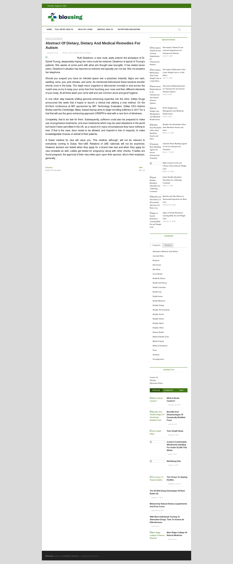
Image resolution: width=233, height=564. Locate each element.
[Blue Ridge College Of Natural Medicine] (157, 532)
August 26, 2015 (52, 53)
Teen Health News (175, 431)
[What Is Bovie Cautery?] (157, 398)
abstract (65, 53)
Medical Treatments (54, 38)
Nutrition (156, 355)
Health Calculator (159, 287)
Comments (168, 390)
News (155, 350)
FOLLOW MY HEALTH (64, 29)
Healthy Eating (158, 305)
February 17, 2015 (157, 497)
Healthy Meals (158, 323)
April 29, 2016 (172, 539)
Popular (156, 390)
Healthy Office (158, 328)
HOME (49, 29)
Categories (156, 245)
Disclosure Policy (156, 383)
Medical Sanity (158, 341)
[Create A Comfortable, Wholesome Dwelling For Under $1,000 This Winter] (157, 442)
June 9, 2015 (155, 526)
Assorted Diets (158, 256)
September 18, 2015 (174, 484)
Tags (181, 390)
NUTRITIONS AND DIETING (129, 29)
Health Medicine (159, 301)
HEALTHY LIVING (85, 29)
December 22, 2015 (174, 405)
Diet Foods (157, 265)
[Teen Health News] (157, 431)
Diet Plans (156, 269)
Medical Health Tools (161, 337)
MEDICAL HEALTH (105, 29)
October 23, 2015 (173, 435)
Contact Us (154, 377)
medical (81, 53)
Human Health (158, 332)
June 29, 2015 (172, 424)
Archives (168, 245)
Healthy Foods (158, 314)
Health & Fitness (159, 278)
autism (70, 53)
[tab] (156, 245)
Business (156, 260)
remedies (88, 53)
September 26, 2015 (157, 510)
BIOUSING (66, 556)
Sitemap (153, 380)
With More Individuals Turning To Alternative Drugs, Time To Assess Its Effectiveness (167, 519)
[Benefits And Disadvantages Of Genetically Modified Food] (157, 411)
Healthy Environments (161, 310)
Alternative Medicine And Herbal (165, 251)
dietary (76, 53)
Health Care (157, 292)
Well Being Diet (174, 461)
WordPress (75, 556)
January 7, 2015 (173, 465)
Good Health (157, 274)
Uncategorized (158, 359)
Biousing (49, 556)
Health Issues (158, 296)
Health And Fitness (160, 283)
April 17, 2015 (172, 454)
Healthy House (158, 319)
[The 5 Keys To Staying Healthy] (157, 477)
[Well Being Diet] (157, 461)
